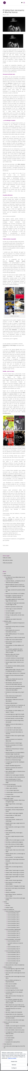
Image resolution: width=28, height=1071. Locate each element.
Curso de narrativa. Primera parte (13, 911)
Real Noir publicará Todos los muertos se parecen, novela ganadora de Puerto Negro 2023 (15, 586)
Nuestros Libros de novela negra (11, 1022)
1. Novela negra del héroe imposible (14, 786)
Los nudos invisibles (10, 610)
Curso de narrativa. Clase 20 (14, 960)
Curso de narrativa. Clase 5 (13, 921)
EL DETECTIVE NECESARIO (10, 784)
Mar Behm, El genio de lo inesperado (14, 1012)
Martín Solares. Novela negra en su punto (15, 870)
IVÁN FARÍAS (8, 890)
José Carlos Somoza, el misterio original (14, 844)
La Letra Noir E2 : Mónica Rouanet (13, 727)
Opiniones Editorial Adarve (11, 703)
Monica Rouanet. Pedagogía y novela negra (15, 886)
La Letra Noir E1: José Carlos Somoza (14, 730)
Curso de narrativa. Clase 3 (13, 917)
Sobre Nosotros (7, 575)
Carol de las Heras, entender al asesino (14, 807)
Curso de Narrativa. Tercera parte (13, 939)
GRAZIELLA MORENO (10, 892)
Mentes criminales (8, 967)
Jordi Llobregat (9, 830)
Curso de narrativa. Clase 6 (13, 923)
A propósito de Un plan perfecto (13, 1042)
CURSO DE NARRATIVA (9, 909)
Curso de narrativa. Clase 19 (14, 958)
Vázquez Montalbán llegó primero (13, 765)
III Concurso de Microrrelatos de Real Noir (15, 716)
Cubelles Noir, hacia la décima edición (14, 639)
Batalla (7, 1023)
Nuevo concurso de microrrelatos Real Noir (15, 686)
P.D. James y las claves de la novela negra (15, 1020)
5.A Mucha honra (9, 794)
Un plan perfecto (9, 1035)
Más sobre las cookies (8, 560)
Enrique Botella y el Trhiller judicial (13, 815)
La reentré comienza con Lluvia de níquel (15, 658)
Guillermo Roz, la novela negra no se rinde (15, 840)
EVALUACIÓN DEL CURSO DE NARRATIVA (15, 965)
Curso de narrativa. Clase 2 (13, 915)
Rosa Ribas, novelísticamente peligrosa (14, 842)
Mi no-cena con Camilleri (11, 983)
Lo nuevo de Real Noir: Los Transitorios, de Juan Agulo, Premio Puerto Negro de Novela (15, 707)
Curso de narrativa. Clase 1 (13, 912)
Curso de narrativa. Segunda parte (13, 929)
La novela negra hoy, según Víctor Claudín (15, 714)
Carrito (7, 903)
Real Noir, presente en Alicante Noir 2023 (15, 660)
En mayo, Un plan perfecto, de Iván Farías (15, 615)
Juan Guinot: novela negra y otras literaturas (15, 888)
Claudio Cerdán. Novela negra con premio (15, 872)
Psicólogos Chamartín (10, 986)
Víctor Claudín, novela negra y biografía (14, 813)
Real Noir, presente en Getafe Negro (14, 743)
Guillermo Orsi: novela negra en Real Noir (15, 775)
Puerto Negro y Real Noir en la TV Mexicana (15, 673)
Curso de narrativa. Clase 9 (13, 931)
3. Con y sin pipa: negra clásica (12, 790)
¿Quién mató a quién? (8, 798)
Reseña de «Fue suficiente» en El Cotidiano (15, 593)
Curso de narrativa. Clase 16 (14, 952)
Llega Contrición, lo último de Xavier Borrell (15, 637)
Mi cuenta (8, 905)
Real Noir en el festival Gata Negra (13, 759)
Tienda (5, 901)
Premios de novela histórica (12, 988)
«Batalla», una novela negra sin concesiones (15, 1025)
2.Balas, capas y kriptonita (11, 788)
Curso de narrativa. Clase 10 (14, 933)
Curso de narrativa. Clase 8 (13, 927)
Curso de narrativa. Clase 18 (14, 956)
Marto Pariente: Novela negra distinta (14, 880)
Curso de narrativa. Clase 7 (13, 925)
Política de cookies (7, 557)
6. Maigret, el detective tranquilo (13, 796)
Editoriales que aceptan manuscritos (14, 619)
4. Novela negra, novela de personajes (14, 792)
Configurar (14, 1068)
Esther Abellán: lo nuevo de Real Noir (14, 1027)
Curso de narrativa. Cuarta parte (13, 951)
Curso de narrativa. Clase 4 (13, 919)
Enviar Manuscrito (8, 1044)
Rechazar (14, 1064)
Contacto (8, 617)
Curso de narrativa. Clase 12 (14, 937)
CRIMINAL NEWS (7, 621)
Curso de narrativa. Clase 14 (14, 946)
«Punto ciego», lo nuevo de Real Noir (14, 608)
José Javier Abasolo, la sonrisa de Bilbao (14, 718)
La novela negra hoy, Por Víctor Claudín (14, 990)
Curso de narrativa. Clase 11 (14, 935)
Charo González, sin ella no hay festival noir (15, 777)
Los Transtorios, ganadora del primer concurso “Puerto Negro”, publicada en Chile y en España (14, 650)
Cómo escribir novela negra (12, 963)
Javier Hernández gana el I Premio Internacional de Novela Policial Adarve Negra (14, 781)
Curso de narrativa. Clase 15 (14, 948)
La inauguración (9, 1039)
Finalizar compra (9, 907)
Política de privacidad (7, 562)
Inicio (5, 573)
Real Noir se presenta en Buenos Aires (14, 606)
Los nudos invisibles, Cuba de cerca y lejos (15, 1030)
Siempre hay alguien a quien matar (13, 613)
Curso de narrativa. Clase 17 (14, 954)
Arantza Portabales (10, 817)
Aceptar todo (14, 1061)
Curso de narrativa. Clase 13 (14, 941)
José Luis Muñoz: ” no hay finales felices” (15, 857)
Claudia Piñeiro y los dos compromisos (14, 1014)
